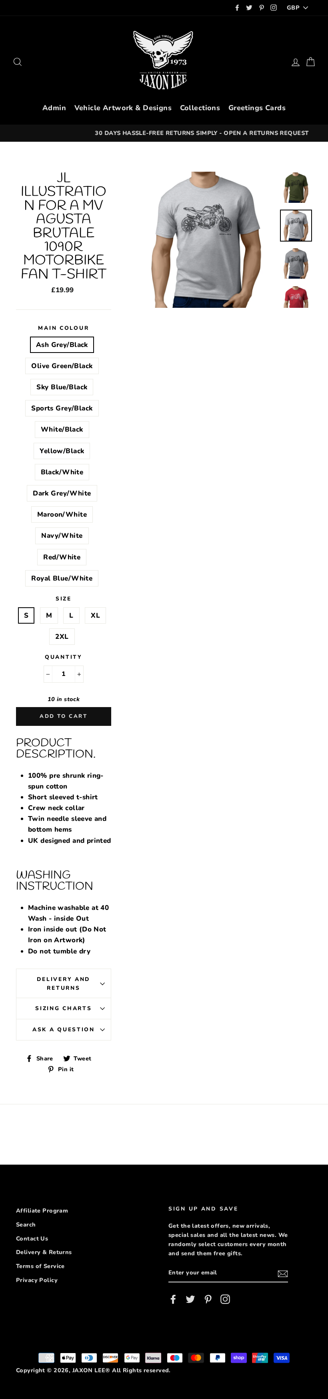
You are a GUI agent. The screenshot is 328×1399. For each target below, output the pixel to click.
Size (64, 598)
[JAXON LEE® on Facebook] (173, 1299)
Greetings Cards (257, 108)
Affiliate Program (42, 1211)
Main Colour (63, 328)
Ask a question (63, 1029)
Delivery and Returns (64, 983)
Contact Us (32, 1238)
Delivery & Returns (44, 1252)
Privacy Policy (37, 1280)
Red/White (61, 557)
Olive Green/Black (61, 366)
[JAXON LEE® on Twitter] (190, 1299)
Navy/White (61, 535)
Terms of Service (40, 1266)
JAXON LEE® (91, 1370)
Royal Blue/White (61, 578)
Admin (54, 108)
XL (95, 615)
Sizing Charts (63, 1008)
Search (26, 1225)
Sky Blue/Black (61, 387)
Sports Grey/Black (61, 408)
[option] (164, 133)
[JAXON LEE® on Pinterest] (208, 1299)
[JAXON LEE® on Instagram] (225, 1299)
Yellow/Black (62, 451)
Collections (200, 108)
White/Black (62, 429)
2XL (61, 636)
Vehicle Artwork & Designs (123, 108)
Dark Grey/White (62, 493)
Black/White (62, 472)
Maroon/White (62, 514)
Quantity (63, 657)
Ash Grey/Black (62, 344)
